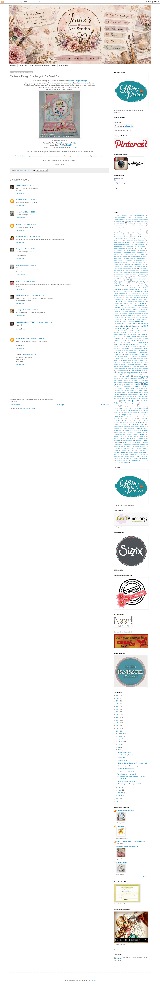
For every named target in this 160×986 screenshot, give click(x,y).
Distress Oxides (132, 323)
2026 (118, 695)
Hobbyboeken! (63, 65)
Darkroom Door (142, 311)
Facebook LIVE (119, 339)
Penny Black (144, 413)
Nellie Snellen (142, 396)
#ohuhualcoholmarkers (120, 256)
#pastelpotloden (118, 260)
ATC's (128, 280)
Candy (122, 293)
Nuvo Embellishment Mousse (128, 406)
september (121, 739)
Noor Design (127, 400)
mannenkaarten (128, 386)
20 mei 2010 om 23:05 (46, 322)
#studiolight (117, 266)
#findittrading (119, 238)
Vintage (142, 452)
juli (119, 744)
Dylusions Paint (136, 330)
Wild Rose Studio (142, 456)
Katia (115, 368)
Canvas (129, 293)
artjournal (133, 278)
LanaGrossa (137, 376)
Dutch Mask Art (124, 330)
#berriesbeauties (132, 219)
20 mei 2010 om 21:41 (28, 265)
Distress (116, 321)
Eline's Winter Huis (120, 334)
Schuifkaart (135, 426)
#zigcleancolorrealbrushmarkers (122, 268)
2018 (118, 709)
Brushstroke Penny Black (139, 288)
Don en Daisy (125, 326)
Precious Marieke (132, 418)
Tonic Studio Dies (129, 448)
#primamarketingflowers (120, 262)
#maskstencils (142, 252)
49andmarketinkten (129, 270)
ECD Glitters (117, 332)
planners (139, 415)
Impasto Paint (142, 358)
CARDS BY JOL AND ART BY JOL (27, 322)
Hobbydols (142, 350)
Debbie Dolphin (121, 862)
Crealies (117, 307)
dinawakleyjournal (141, 319)
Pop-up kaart (142, 416)
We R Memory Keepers (127, 456)
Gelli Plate (126, 346)
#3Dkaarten (124, 215)
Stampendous (141, 438)
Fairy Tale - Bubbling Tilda (125, 768)
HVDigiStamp (142, 356)
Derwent (124, 313)
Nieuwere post (15, 405)
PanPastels (131, 411)
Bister (132, 282)
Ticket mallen (120, 446)
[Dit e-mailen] (37, 170)
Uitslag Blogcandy (140, 450)
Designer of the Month (124, 319)
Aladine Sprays (129, 274)
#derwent (142, 227)
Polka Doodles (125, 416)
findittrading (124, 340)
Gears (144, 344)
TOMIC (118, 448)
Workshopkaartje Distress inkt (126, 774)
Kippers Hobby (136, 370)
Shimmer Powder (119, 434)
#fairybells (134, 236)
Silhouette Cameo (132, 434)
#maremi (142, 250)
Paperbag (118, 412)
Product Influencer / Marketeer (39, 65)
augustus (121, 741)
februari (120, 793)
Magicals (128, 384)
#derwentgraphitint (119, 231)
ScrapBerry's (141, 428)
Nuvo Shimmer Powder (127, 408)
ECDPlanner (126, 332)
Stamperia (117, 440)
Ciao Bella (119, 297)
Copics (129, 301)
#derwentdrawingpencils (137, 229)
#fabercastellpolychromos (121, 236)
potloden (122, 418)
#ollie (144, 256)
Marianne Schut (21, 236)
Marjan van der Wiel (22, 338)
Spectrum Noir (118, 438)
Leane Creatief (118, 380)
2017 (118, 712)
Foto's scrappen (143, 342)
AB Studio (135, 272)
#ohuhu (142, 254)
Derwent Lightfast (141, 315)
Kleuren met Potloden (132, 372)
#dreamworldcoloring (119, 234)
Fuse (127, 344)
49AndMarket (118, 270)
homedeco (134, 356)
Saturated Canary (138, 424)
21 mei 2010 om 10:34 (36, 338)
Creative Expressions (139, 309)
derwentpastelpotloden (133, 317)
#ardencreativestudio (119, 217)
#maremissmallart (130, 252)
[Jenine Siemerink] (115, 181)
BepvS (18, 281)
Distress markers (119, 323)
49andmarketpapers (142, 270)
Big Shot (116, 282)
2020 (118, 704)
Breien (143, 286)
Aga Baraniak (144, 272)
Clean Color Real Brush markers (135, 297)
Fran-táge (119, 344)
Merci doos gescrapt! (124, 752)
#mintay (116, 254)
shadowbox (131, 432)
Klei (146, 370)
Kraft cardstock (135, 374)
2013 (118, 723)
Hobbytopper (132, 352)
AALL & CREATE (124, 272)
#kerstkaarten (141, 246)
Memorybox (117, 392)
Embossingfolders (119, 336)
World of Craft (121, 460)
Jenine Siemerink (119, 178)
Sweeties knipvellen (129, 444)
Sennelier (145, 430)
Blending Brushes (121, 284)
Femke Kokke (138, 338)
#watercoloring (141, 266)
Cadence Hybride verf (125, 291)
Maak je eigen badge (120, 183)
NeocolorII (116, 398)
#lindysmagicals (118, 250)
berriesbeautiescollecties (139, 280)
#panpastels (129, 258)
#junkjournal (130, 246)
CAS (121, 295)
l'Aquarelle (126, 376)
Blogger (93, 980)
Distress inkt (139, 321)
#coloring (130, 223)
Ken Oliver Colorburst (142, 368)
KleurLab (143, 372)
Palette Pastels (121, 410)
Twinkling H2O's (126, 450)
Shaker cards (141, 432)
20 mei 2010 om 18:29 (27, 212)
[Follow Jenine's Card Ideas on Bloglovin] (124, 127)
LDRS (142, 378)
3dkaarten (143, 268)
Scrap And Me (120, 428)
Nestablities (125, 398)
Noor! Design (126, 405)
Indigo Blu (117, 360)
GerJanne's (120, 826)
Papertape (127, 412)
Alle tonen (145, 876)
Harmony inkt (132, 350)
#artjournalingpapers (119, 219)
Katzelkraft (131, 368)
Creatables (144, 307)
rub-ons (125, 424)
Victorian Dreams (133, 452)
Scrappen (136, 430)
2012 (118, 725)
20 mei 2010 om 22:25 (37, 295)
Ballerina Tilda (122, 760)
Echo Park (135, 332)
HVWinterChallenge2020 (120, 358)
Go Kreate (117, 348)
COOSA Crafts (142, 299)
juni (119, 747)
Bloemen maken (133, 284)
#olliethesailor (118, 258)
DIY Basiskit (144, 323)
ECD (144, 330)
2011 (118, 728)
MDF (132, 390)
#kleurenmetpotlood (119, 248)
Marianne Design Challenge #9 (127, 781)
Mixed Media (144, 394)
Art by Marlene (138, 276)
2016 (118, 714)
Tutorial (116, 450)
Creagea (18, 185)
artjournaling (142, 278)
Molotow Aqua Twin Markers (126, 396)
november (121, 733)
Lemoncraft (128, 380)
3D (135, 268)
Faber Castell (131, 337)
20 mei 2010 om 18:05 (29, 185)
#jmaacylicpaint (139, 244)
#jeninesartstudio (140, 242)
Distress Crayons (127, 321)
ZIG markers (125, 462)
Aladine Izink (119, 274)
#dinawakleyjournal (137, 233)
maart (120, 790)
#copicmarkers (118, 225)
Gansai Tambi (135, 344)
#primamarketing (140, 260)
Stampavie (129, 438)
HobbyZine (145, 354)
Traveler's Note (141, 448)
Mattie (127, 390)
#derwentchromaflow (119, 229)
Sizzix (142, 434)
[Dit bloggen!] (40, 170)
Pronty (143, 420)
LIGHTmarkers (128, 382)
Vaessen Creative (119, 452)
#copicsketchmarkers (137, 225)
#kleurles (142, 248)
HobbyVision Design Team (131, 354)
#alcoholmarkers (139, 215)
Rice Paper (138, 422)
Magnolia (136, 384)
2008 (118, 802)
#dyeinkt (139, 234)
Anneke (18, 265)
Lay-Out (123, 378)
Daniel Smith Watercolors (128, 311)
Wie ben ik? (23, 65)
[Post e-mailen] (33, 170)
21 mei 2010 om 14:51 (29, 354)
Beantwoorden (20, 193)
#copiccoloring (141, 223)
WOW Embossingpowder (134, 460)
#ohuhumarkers (135, 256)
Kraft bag (125, 374)
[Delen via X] (42, 170)
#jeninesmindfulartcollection (121, 244)
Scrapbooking (118, 430)
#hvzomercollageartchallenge (135, 240)
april (119, 787)
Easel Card (121, 757)
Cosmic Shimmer (137, 301)
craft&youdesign (128, 303)
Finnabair (133, 341)
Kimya (126, 370)
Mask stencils (119, 390)
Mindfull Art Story (128, 392)
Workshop (144, 458)
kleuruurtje (117, 374)
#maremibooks (118, 252)
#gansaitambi (129, 238)
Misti (123, 394)
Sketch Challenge (119, 436)
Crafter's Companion (138, 305)
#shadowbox (117, 264)
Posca (115, 418)
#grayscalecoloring (141, 238)
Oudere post (104, 405)
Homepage (60, 405)
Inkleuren (126, 360)
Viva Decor (117, 454)
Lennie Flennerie (138, 380)
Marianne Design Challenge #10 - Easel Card (132, 763)
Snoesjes (142, 436)
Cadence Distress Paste (130, 289)
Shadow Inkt (121, 432)
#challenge (128, 221)
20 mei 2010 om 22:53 (30, 310)
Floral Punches (144, 340)
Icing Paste (133, 358)
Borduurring (133, 286)
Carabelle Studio (137, 293)
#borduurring (119, 221)
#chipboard (136, 221)
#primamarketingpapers (138, 262)
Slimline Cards (132, 436)
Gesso (134, 346)
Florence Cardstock (121, 342)
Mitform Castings (132, 394)
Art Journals (123, 278)
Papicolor (134, 412)
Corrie (18, 212)
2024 (118, 698)
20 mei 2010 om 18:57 (29, 224)
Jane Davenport (137, 362)
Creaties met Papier (123, 309)
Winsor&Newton (122, 458)
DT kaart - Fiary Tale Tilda (125, 771)
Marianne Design (141, 386)
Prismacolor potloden (131, 420)
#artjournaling (138, 217)
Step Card (138, 440)
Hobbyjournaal (118, 352)
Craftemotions (119, 305)
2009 (118, 799)
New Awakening (143, 398)
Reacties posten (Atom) (27, 408)
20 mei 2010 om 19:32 (28, 249)
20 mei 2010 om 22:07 (28, 281)
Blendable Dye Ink (142, 282)
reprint (130, 422)
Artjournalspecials (118, 280)
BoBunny (143, 284)
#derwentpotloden (138, 231)
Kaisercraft (143, 366)
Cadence (117, 289)
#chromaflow (144, 221)
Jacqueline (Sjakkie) (22, 295)
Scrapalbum (130, 428)
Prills (140, 418)
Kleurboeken (120, 372)
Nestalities (133, 398)
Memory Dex (142, 390)
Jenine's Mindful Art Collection (131, 364)
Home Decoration (121, 356)
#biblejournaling (143, 219)
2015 (118, 717)
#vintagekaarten (128, 266)
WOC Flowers (134, 458)
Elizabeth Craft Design (137, 334)
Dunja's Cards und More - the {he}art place (130, 841)
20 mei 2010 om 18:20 (29, 199)
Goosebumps (125, 348)
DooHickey (136, 326)
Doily (117, 326)
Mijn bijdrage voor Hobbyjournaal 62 (129, 784)
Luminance (120, 384)
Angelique (19, 310)
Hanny (18, 249)
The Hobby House (142, 444)
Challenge (136, 295)
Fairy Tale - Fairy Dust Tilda (126, 755)
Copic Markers (118, 301)
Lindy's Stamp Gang (141, 382)
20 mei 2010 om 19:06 (34, 236)
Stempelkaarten (127, 440)
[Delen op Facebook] (44, 170)
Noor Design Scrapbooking (129, 403)
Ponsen (134, 416)
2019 (118, 706)
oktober (120, 736)
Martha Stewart (143, 388)
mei (119, 750)
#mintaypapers (129, 254)
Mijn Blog (13, 65)
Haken (54, 65)
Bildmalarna (124, 282)
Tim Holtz (129, 446)
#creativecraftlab (132, 227)
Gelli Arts (117, 346)
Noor (117, 401)
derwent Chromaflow (135, 313)
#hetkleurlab (117, 240)
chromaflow (145, 295)
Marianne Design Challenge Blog (127, 847)
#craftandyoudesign (119, 227)
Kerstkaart (119, 370)
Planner (132, 415)
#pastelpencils (141, 258)
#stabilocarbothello (139, 264)
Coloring (125, 299)
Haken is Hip (121, 350)
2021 (118, 701)
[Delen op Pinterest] (46, 170)
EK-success (143, 332)
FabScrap (143, 336)
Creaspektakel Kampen (131, 307)
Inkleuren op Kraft (137, 360)
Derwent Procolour (119, 317)
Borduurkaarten (119, 286)
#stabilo (127, 264)
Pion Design (121, 415)
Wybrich (18, 224)
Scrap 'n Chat (144, 426)
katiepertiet (122, 368)
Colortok (133, 299)
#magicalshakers (131, 250)
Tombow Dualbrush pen (141, 446)
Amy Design (139, 274)
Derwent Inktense (128, 315)
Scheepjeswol (117, 426)
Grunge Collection (137, 348)
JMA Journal (124, 366)
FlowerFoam (132, 342)
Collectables (117, 299)
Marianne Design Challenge (127, 388)
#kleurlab (131, 248)
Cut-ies (116, 311)
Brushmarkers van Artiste (121, 288)
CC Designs (128, 295)
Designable (145, 317)
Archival (128, 276)
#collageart (120, 223)
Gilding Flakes (142, 346)
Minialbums (138, 392)
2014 (118, 720)
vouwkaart (125, 454)
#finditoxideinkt (144, 236)
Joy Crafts (133, 366)
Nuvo (134, 405)
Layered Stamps (133, 378)
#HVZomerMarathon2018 (122, 242)
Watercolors (134, 454)
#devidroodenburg (119, 233)
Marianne (19, 199)
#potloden (129, 260)
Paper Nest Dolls (143, 410)
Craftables (140, 303)
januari (120, 795)
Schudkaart (127, 426)
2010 (118, 731)
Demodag (116, 313)
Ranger (125, 422)
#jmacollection (118, 246)
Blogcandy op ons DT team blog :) (128, 766)
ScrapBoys (128, 430)
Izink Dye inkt (126, 362)
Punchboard (117, 422)
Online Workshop (142, 409)
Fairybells (130, 338)
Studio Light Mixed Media (131, 442)
